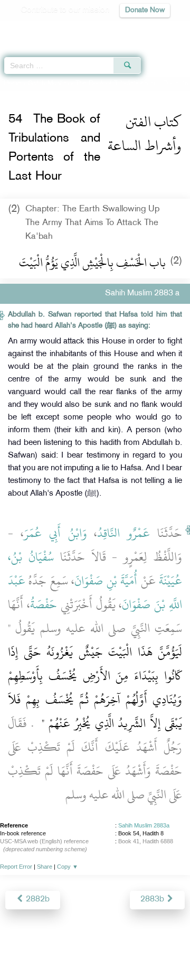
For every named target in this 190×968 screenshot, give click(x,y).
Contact (161, 937)
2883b (153, 900)
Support (79, 937)
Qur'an (34, 29)
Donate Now (145, 10)
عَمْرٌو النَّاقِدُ (123, 533)
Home (12, 83)
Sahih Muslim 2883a (143, 825)
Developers (121, 937)
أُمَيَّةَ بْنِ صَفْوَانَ (105, 581)
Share (44, 866)
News (49, 937)
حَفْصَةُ (43, 604)
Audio (159, 29)
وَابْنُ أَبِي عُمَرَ (55, 533)
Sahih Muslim (48, 83)
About (21, 937)
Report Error (16, 866)
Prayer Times (116, 29)
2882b (37, 900)
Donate (95, 950)
